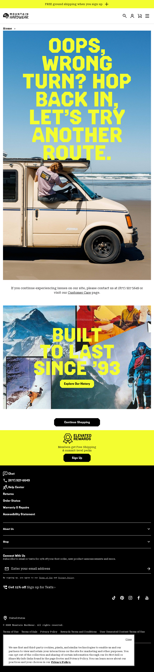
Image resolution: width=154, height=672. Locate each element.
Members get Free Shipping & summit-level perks (77, 449)
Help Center (16, 487)
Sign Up (77, 458)
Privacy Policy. (61, 662)
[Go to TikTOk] (114, 600)
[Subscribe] (148, 568)
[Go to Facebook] (138, 600)
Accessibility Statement (19, 514)
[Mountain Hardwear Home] (16, 16)
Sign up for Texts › (29, 587)
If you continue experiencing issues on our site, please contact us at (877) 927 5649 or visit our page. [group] (77, 290)
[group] (77, 449)
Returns (8, 494)
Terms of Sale (29, 632)
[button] (147, 16)
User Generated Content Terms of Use (122, 632)
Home (8, 28)
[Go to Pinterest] (122, 600)
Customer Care (79, 292)
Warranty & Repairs (16, 507)
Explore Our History (77, 383)
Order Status (11, 500)
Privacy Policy (66, 578)
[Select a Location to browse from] (5, 618)
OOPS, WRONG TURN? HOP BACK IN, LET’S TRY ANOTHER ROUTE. (77, 99)
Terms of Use (46, 578)
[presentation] (124, 16)
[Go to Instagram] (130, 600)
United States (17, 618)
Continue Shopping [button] (77, 422)
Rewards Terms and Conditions (78, 632)
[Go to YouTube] (147, 600)
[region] (68, 650)
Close (128, 639)
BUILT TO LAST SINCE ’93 (77, 351)
